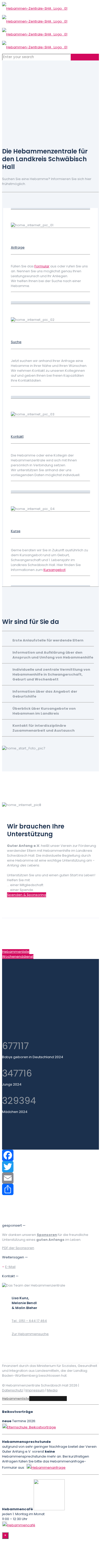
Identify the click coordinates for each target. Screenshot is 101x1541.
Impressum (35, 1390)
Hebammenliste (15, 1398)
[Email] (50, 1178)
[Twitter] (50, 1166)
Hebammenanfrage (48, 1467)
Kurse (15, 531)
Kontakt (17, 436)
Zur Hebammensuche (30, 1333)
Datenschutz (12, 1390)
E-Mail (10, 1266)
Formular (41, 266)
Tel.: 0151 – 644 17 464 (29, 1320)
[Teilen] (50, 1189)
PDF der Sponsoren (18, 1247)
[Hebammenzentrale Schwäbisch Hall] (34, 27)
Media (52, 1390)
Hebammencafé (21, 1525)
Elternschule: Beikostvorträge (31, 1427)
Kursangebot (55, 569)
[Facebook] (50, 1155)
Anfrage (18, 247)
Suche (16, 341)
